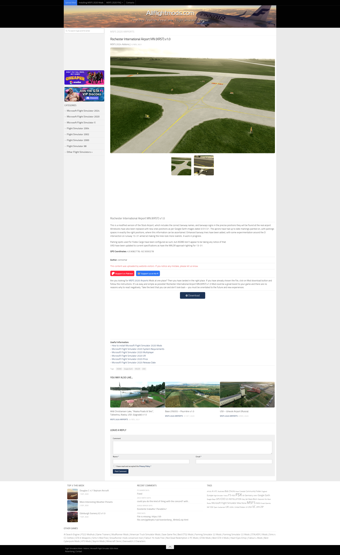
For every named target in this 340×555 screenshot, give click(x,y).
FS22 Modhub (88, 534)
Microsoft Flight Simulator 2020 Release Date (134, 362)
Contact (79, 551)
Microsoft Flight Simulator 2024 (83, 110)
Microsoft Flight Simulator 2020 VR (129, 355)
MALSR (137, 369)
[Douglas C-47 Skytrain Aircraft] (72, 494)
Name (116, 457)
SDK (211, 507)
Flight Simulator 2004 (78, 128)
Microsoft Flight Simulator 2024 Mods (104, 548)
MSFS (251, 503)
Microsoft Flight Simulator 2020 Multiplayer (133, 352)
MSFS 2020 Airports (122, 31)
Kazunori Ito (262, 499)
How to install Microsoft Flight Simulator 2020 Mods (137, 345)
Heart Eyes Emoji (238, 538)
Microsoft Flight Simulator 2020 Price (130, 359)
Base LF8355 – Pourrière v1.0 (179, 411)
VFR (258, 507)
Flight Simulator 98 (76, 146)
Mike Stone (241, 503)
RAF (208, 507)
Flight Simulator (218, 496)
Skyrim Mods (98, 541)
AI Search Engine (72, 534)
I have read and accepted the (133, 466)
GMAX (255, 496)
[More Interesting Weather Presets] (72, 505)
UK (227, 507)
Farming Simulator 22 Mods (208, 534)
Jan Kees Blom (251, 499)
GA (243, 496)
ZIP (262, 507)
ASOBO (119, 369)
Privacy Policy (144, 466)
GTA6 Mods (205, 538)
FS (229, 495)
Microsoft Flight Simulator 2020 (83, 116)
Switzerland (221, 507)
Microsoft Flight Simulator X (81, 122)
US (246, 507)
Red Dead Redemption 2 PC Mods (182, 538)
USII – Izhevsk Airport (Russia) (234, 411)
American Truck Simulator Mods (145, 534)
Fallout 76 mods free (154, 538)
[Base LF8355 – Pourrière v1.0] (192, 394)
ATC (215, 491)
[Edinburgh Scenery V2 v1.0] (72, 517)
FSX (239, 495)
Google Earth (128, 369)
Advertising (70, 551)
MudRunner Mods (120, 534)
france (226, 496)
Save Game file (169, 534)
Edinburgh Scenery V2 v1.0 (92, 513)
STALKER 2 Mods (259, 534)
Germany (249, 495)
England (264, 491)
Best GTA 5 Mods (220, 538)
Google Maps (211, 499)
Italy (243, 499)
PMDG (258, 503)
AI (213, 491)
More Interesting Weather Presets (96, 502)
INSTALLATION (235, 499)
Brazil (237, 491)
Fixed (139, 493)
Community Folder (253, 491)
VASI (143, 369)
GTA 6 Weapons (83, 538)
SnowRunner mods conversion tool (126, 538)
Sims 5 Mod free (100, 538)
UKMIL (231, 507)
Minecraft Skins (113, 541)
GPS (218, 499)
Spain (216, 507)
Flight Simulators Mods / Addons (77, 548)
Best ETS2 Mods (185, 534)
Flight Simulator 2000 (78, 140)
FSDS (233, 496)
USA (250, 507)
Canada (242, 491)
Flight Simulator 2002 (78, 134)
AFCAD (209, 491)
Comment (117, 438)
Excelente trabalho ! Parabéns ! (152, 509)
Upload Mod (70, 2)
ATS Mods (86, 541)
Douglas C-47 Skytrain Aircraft (94, 490)
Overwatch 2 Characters (134, 541)
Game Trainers (103, 534)
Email (198, 457)
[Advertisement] (192, 196)
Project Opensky (266, 503)
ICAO (222, 499)
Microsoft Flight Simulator (224, 503)
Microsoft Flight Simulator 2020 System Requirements (138, 349)
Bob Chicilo (230, 491)
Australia (221, 491)
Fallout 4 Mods (255, 538)
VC (254, 507)
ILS (227, 499)
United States (239, 507)
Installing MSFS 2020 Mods (91, 2)
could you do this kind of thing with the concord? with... (163, 501)
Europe (210, 495)
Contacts (130, 2)
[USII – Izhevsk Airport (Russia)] (247, 394)
